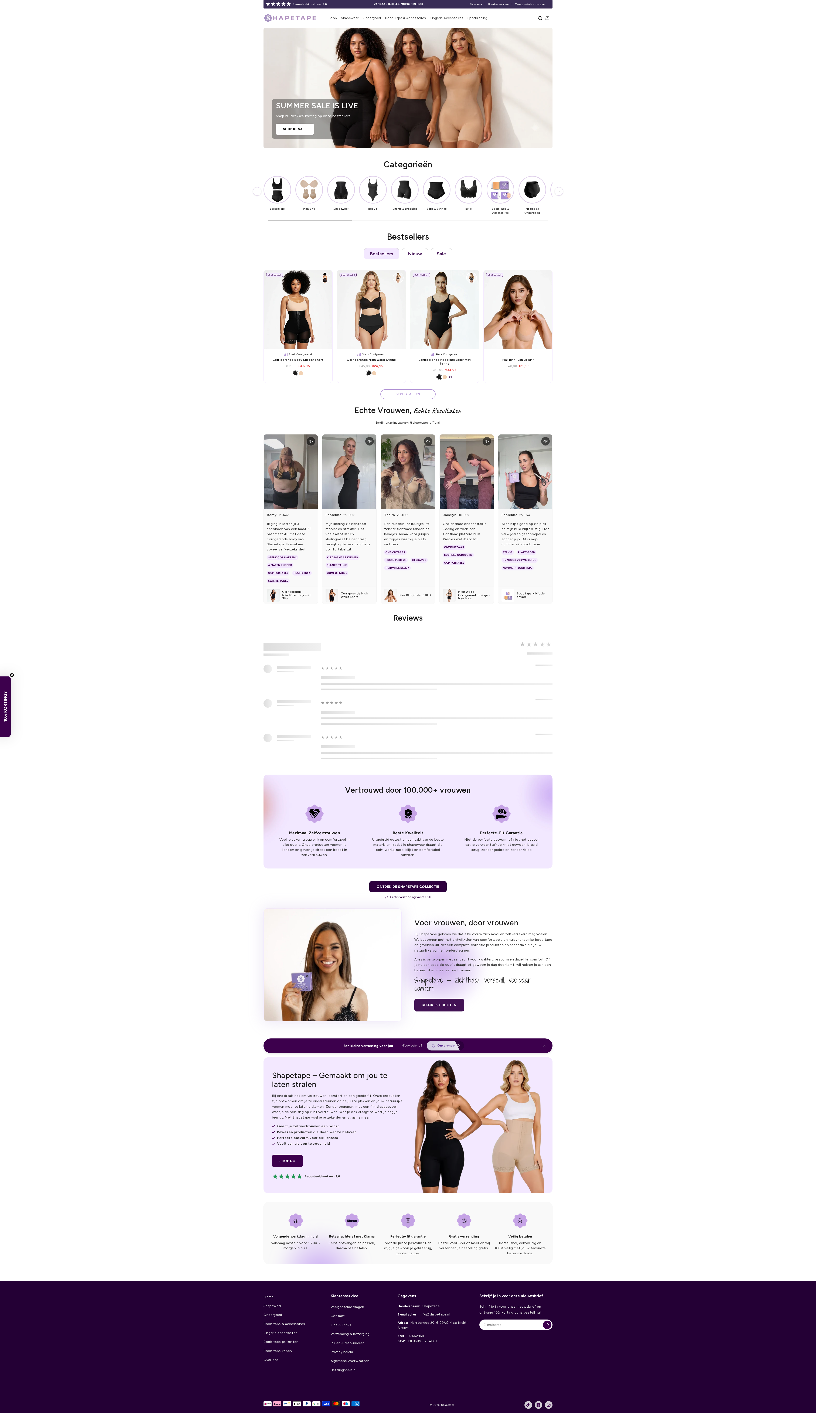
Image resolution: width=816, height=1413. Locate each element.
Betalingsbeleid (343, 1370)
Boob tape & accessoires (284, 1324)
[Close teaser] (12, 675)
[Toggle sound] (311, 441)
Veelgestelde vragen (530, 4)
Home (269, 1297)
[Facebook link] (538, 1405)
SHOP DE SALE (295, 129)
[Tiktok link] (528, 1405)
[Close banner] (544, 1046)
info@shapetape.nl (435, 1314)
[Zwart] (295, 373)
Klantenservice (498, 4)
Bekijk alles (408, 394)
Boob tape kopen (278, 1351)
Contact (338, 1316)
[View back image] (325, 277)
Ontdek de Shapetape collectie (408, 887)
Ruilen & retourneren (348, 1343)
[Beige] (301, 373)
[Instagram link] (548, 1405)
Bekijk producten (439, 1005)
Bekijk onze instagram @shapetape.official (408, 422)
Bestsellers (381, 254)
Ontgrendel (446, 1045)
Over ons (476, 4)
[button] (333, 18)
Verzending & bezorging (350, 1334)
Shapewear (273, 1306)
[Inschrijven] (547, 1325)
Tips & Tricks (341, 1325)
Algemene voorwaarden (350, 1361)
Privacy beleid (342, 1352)
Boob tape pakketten (281, 1342)
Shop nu (287, 1161)
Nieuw (415, 254)
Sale (441, 254)
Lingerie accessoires (280, 1333)
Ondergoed (273, 1315)
